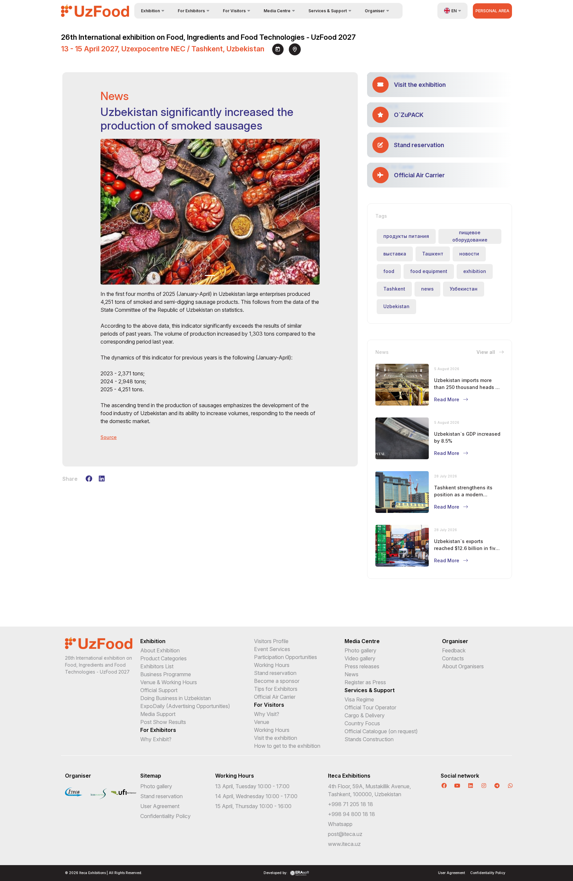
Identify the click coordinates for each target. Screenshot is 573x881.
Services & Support (370, 690)
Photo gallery (360, 650)
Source (108, 437)
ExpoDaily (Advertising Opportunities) (185, 706)
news (427, 289)
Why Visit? (266, 714)
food (388, 271)
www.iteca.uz (344, 844)
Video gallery (360, 658)
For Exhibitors (158, 730)
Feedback (454, 650)
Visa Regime (359, 699)
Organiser (455, 641)
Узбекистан (464, 289)
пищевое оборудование (469, 236)
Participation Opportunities (285, 657)
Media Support (157, 714)
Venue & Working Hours (168, 682)
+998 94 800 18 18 (351, 814)
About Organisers (463, 666)
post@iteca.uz (345, 834)
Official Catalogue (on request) (381, 731)
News (351, 674)
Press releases (362, 666)
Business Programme (165, 674)
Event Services (272, 649)
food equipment (428, 271)
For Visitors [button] (234, 10)
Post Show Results (163, 722)
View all (486, 352)
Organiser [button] (375, 10)
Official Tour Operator (370, 707)
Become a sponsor (276, 681)
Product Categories (163, 658)
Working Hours (271, 665)
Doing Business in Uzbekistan (175, 698)
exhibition (474, 271)
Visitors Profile (271, 641)
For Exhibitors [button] (191, 10)
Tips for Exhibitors (275, 689)
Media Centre (362, 641)
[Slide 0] (210, 275)
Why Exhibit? (155, 739)
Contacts (453, 658)
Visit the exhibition (275, 738)
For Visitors (269, 704)
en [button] (454, 10)
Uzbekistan (396, 306)
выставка (394, 253)
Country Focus (362, 723)
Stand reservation (275, 673)
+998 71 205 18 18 (350, 804)
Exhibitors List (156, 666)
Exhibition (152, 641)
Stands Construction (369, 739)
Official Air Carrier (274, 696)
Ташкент (432, 253)
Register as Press (365, 682)
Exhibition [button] (150, 10)
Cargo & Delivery (365, 715)
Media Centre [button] (277, 10)
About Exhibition (160, 650)
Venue (261, 722)
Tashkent (394, 289)
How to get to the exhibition (287, 746)
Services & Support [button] (327, 10)
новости (469, 253)
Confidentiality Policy (165, 816)
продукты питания (406, 236)
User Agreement (159, 806)
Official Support (158, 690)
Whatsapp (340, 824)
